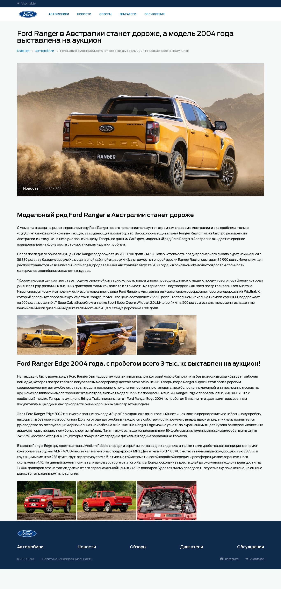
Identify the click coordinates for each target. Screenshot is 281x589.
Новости (84, 14)
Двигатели (128, 14)
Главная (23, 50)
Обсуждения (154, 14)
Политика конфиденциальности (67, 559)
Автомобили (59, 14)
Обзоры (105, 14)
